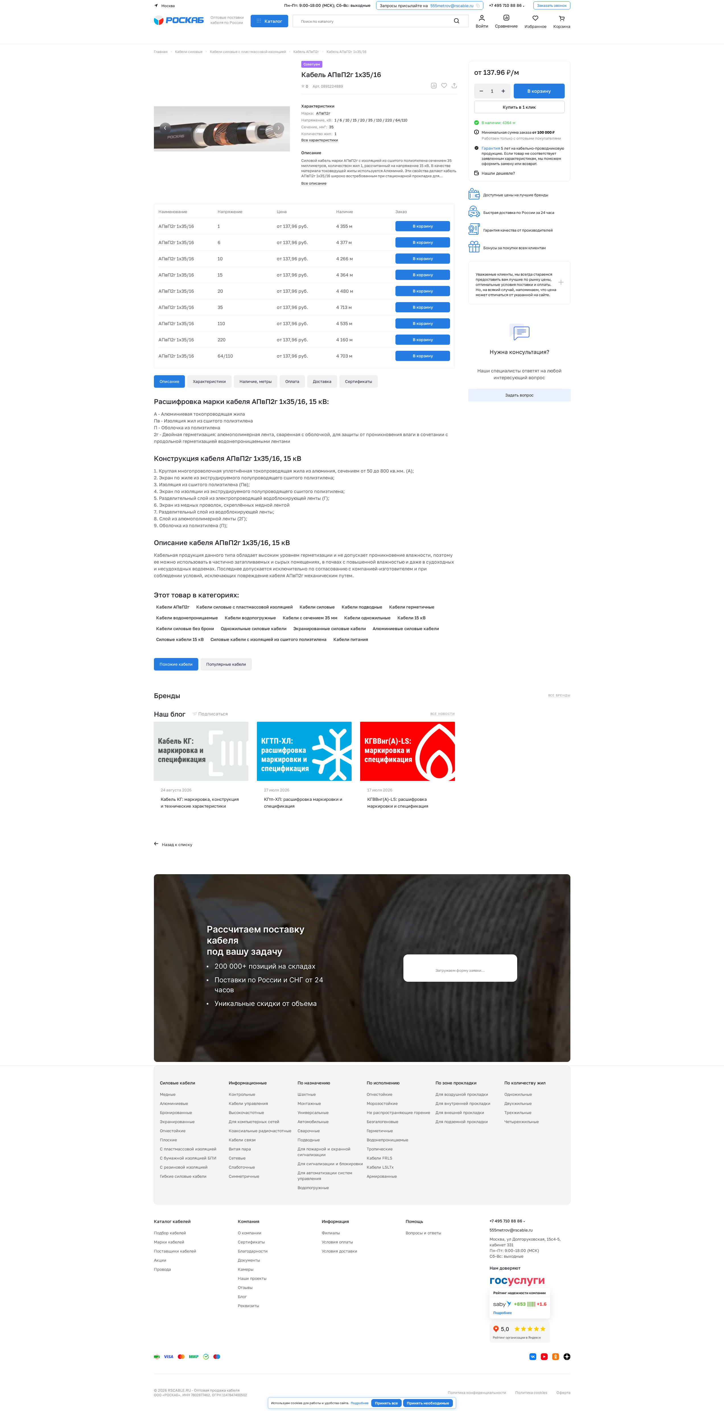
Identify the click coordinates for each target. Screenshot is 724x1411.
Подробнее (359, 1403)
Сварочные (309, 1130)
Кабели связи (242, 1139)
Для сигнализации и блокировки (330, 1163)
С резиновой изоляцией (184, 1167)
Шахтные (307, 1094)
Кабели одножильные (367, 617)
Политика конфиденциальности (477, 1392)
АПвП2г (323, 113)
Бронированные (176, 1112)
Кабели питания (350, 639)
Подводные (309, 1139)
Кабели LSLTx (380, 1167)
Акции (160, 1260)
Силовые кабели (177, 1082)
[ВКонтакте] (532, 1356)
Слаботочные (242, 1167)
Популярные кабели (226, 664)
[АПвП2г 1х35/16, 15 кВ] (222, 129)
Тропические (380, 1148)
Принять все (386, 1403)
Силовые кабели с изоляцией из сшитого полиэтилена (269, 639)
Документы (249, 1260)
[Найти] (456, 21)
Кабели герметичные (411, 606)
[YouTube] (544, 1356)
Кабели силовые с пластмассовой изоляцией (244, 606)
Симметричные (244, 1176)
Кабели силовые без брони (185, 628)
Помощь (414, 1221)
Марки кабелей (169, 1241)
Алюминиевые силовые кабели (406, 628)
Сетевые (237, 1158)
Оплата (292, 381)
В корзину (423, 226)
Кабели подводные (362, 606)
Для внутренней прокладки (463, 1103)
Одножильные (518, 1094)
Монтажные (309, 1103)
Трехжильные (517, 1112)
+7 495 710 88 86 (505, 5)
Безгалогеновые (382, 1121)
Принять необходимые (428, 1403)
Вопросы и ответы (423, 1232)
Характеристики (209, 381)
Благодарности (253, 1251)
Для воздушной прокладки (462, 1094)
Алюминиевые (174, 1103)
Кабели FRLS (379, 1158)
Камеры (245, 1269)
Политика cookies (531, 1392)
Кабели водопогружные (250, 617)
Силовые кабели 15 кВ (180, 639)
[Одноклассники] (555, 1356)
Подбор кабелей (170, 1232)
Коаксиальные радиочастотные (260, 1130)
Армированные (382, 1176)
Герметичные (380, 1130)
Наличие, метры (256, 381)
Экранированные (177, 1121)
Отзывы (245, 1287)
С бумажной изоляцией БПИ (188, 1158)
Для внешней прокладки (460, 1112)
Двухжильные (518, 1103)
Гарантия (491, 148)
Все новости (442, 713)
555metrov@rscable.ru (451, 5)
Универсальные (313, 1112)
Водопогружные (313, 1187)
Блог (242, 1296)
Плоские (168, 1139)
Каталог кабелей (172, 1221)
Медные (168, 1094)
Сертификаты (358, 381)
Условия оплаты (337, 1241)
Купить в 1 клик (519, 107)
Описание (169, 381)
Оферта (563, 1392)
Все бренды (559, 695)
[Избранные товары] (535, 22)
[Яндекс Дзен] (567, 1356)
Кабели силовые (317, 606)
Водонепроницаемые (387, 1139)
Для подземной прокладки (462, 1121)
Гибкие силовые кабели (183, 1176)
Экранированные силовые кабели (329, 628)
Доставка (322, 381)
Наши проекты (252, 1278)
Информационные (248, 1082)
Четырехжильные (521, 1121)
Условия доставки (339, 1251)
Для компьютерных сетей (254, 1121)
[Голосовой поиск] (444, 21)
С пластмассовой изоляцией (188, 1148)
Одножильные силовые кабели (253, 628)
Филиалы (331, 1232)
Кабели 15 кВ (411, 617)
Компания (248, 1221)
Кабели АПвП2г (172, 606)
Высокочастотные (246, 1112)
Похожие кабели (176, 664)
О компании (249, 1232)
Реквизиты (248, 1305)
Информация (335, 1221)
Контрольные (242, 1094)
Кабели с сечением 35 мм (310, 617)
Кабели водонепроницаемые (187, 617)
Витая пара (240, 1148)
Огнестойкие (172, 1130)
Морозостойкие (382, 1103)
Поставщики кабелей (175, 1251)
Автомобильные (313, 1121)
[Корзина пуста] (561, 22)
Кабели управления (248, 1103)
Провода (162, 1269)
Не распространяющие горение (398, 1112)
